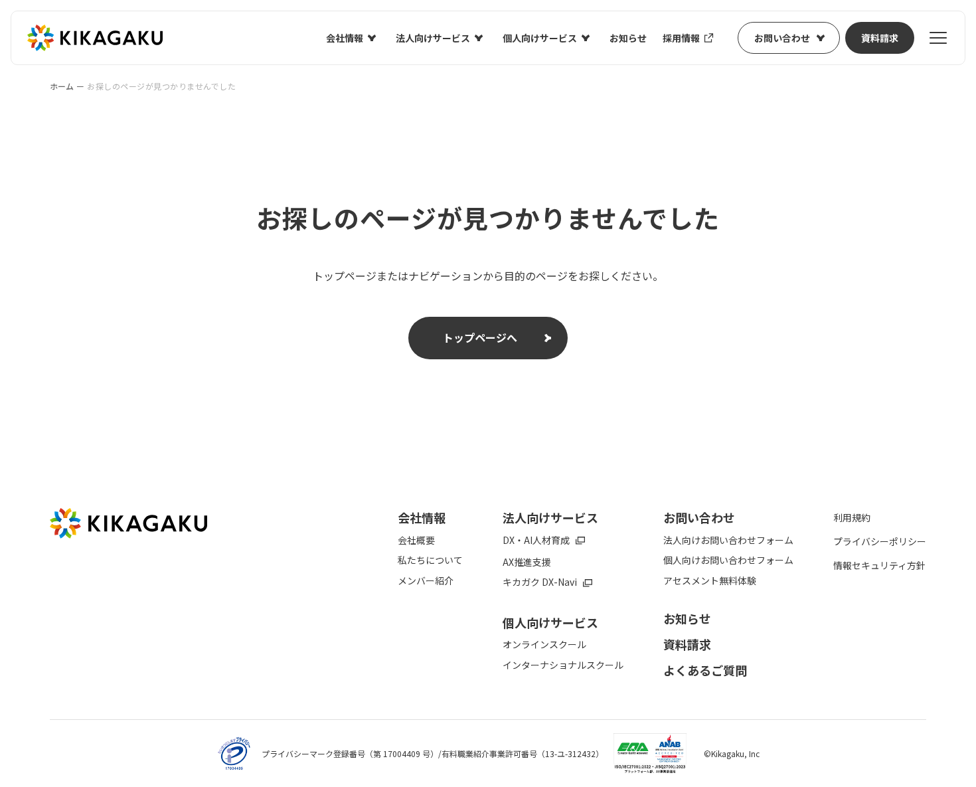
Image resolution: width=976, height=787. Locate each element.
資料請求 (879, 37)
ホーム (62, 86)
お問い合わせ (782, 37)
